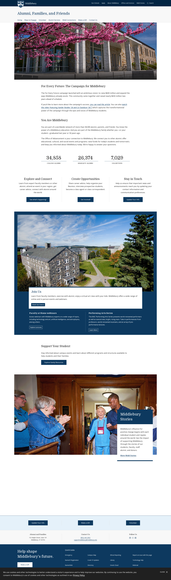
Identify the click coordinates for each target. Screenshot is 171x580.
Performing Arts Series (101, 313)
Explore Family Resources (53, 362)
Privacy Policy (79, 575)
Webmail (135, 565)
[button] (150, 3)
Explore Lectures (36, 327)
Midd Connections (69, 20)
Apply (103, 3)
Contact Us (93, 20)
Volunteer (42, 20)
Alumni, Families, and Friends (43, 14)
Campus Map (92, 555)
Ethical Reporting (115, 555)
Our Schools (95, 3)
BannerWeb (69, 565)
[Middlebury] (27, 3)
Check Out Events (38, 305)
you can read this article (100, 104)
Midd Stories (141, 3)
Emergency (68, 555)
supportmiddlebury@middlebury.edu (85, 540)
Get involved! (85, 199)
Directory (91, 565)
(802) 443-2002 (85, 538)
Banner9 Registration (72, 560)
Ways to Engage (30, 20)
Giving (19, 20)
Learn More (93, 330)
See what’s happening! (38, 199)
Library (112, 560)
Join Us (36, 291)
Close (162, 572)
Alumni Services (54, 20)
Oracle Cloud (114, 565)
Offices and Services (127, 3)
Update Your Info (133, 199)
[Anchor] (107, 86)
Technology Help (138, 560)
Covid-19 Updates (93, 560)
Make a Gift (82, 20)
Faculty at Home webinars (43, 313)
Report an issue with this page (142, 555)
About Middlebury (113, 3)
